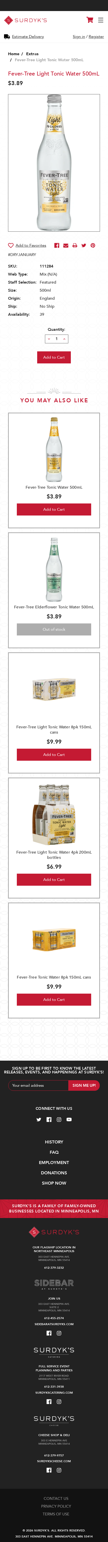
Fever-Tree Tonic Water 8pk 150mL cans (54, 977)
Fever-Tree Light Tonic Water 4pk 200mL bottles (54, 855)
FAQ (54, 1152)
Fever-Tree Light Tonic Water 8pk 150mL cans (54, 729)
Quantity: (56, 329)
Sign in (79, 36)
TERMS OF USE (56, 1514)
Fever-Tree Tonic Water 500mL (54, 487)
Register (96, 36)
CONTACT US (56, 1498)
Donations (54, 1173)
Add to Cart (54, 509)
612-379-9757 (54, 1455)
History (54, 1142)
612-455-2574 (54, 1318)
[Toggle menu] (101, 20)
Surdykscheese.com (54, 1461)
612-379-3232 (54, 1268)
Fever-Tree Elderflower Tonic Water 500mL (54, 607)
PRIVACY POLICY (56, 1506)
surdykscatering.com (54, 1393)
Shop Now (54, 1183)
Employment (54, 1163)
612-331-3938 (54, 1387)
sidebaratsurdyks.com (54, 1324)
